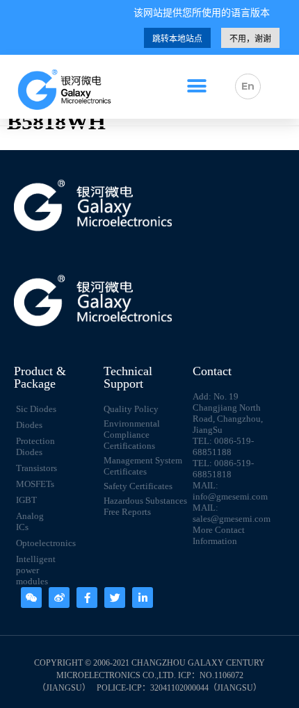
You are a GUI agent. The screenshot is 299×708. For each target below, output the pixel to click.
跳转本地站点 (177, 39)
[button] (197, 86)
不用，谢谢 (250, 39)
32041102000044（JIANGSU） (205, 688)
